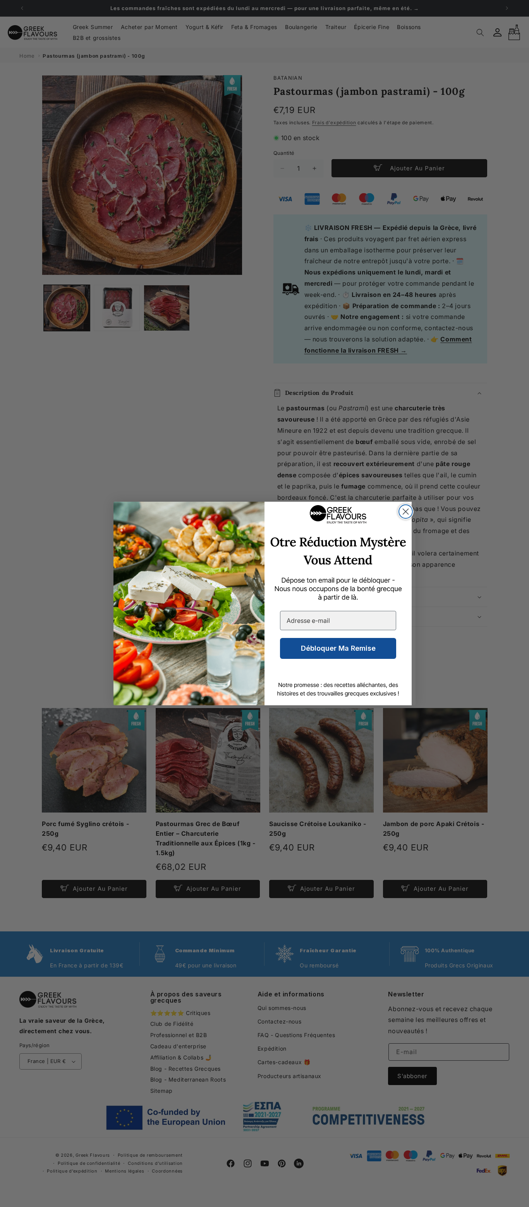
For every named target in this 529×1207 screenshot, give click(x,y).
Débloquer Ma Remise (338, 648)
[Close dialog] (405, 511)
